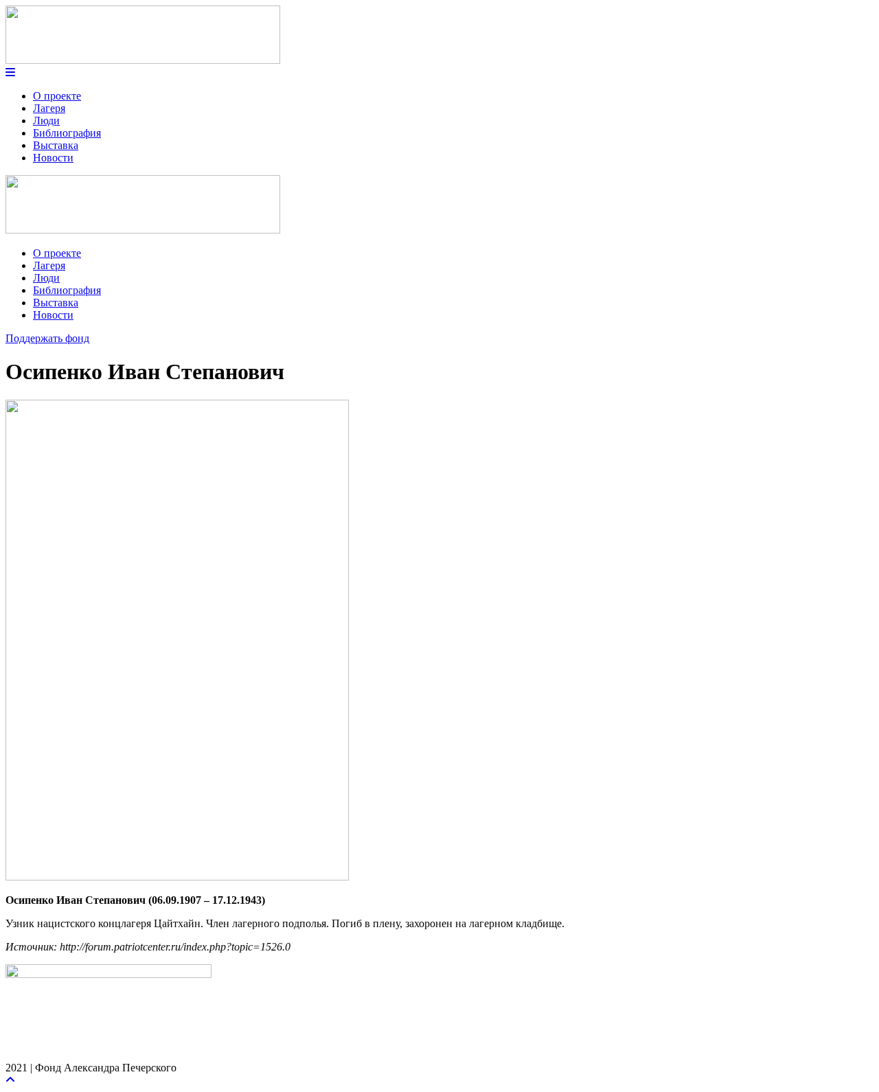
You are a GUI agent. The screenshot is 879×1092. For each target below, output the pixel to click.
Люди (46, 120)
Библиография (67, 133)
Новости (53, 157)
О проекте (57, 96)
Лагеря (49, 108)
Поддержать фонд (47, 338)
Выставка (55, 145)
